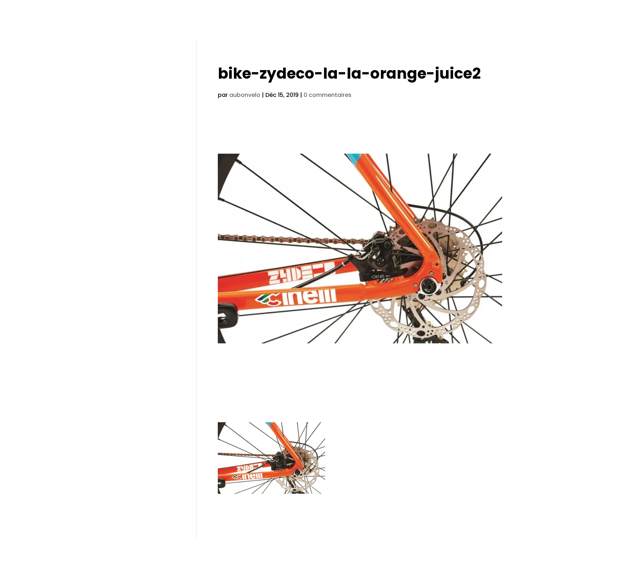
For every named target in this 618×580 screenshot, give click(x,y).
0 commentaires (328, 95)
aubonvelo (244, 95)
